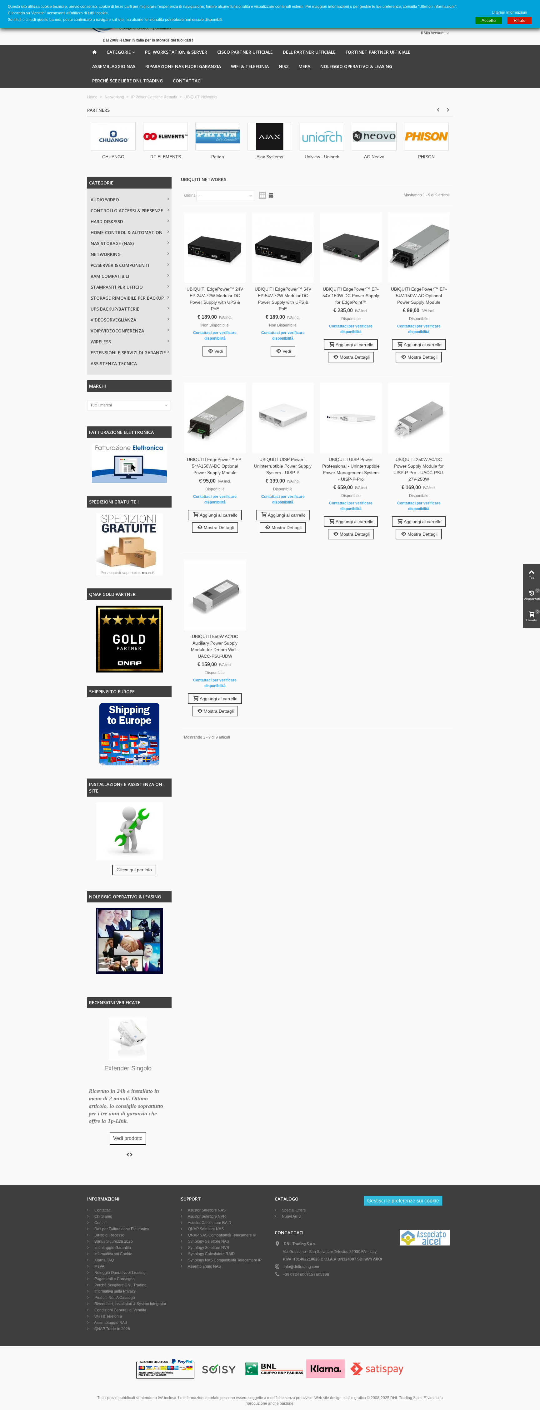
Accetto (489, 20)
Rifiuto (519, 20)
